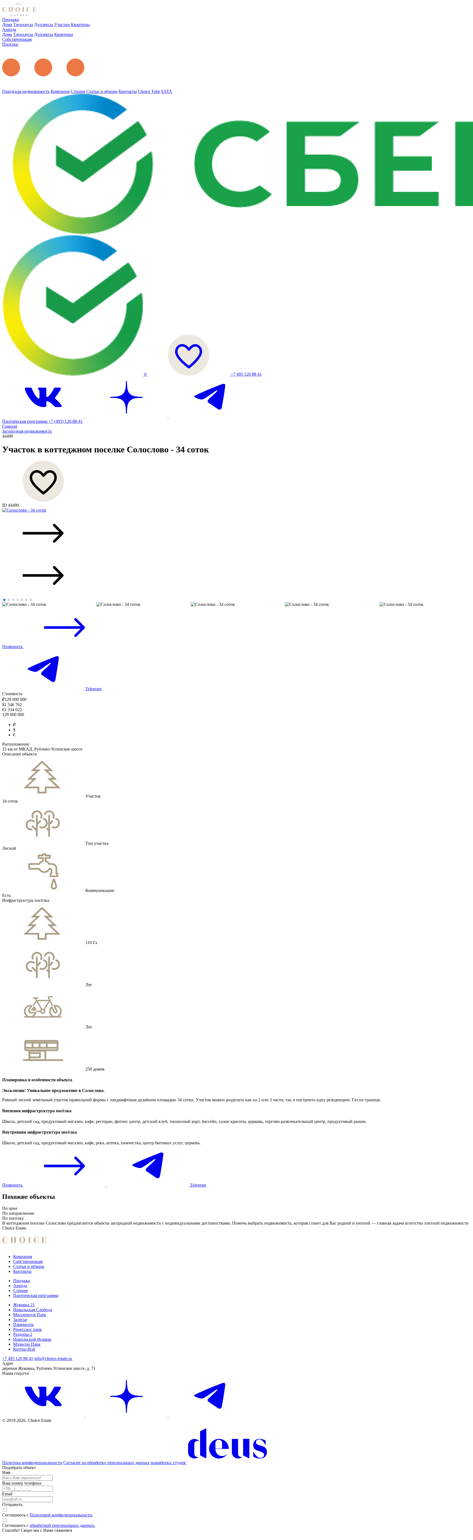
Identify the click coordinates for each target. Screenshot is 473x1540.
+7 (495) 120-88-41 (65, 421)
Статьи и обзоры (101, 91)
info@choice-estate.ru (53, 1358)
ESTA (166, 91)
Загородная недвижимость (27, 431)
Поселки (10, 44)
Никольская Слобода (32, 1309)
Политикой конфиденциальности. (61, 1515)
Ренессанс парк (27, 1329)
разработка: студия (168, 1462)
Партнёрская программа (25, 421)
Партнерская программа (35, 1295)
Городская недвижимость (26, 91)
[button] (236, 534)
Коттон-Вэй (24, 1349)
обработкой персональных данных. (62, 1525)
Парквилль (23, 1324)
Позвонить (13, 646)
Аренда (9, 29)
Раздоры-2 (22, 1334)
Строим (78, 91)
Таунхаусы (23, 24)
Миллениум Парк (29, 1314)
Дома (7, 24)
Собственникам (17, 39)
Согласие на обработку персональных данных (106, 1462)
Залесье (20, 1319)
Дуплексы (43, 24)
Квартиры (80, 24)
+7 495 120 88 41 (246, 374)
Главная (9, 426)
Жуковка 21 (24, 1304)
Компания (60, 91)
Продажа (10, 19)
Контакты (128, 91)
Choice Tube (149, 91)
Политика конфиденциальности (32, 1462)
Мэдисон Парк (27, 1344)
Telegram (93, 688)
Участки (62, 24)
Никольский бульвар (32, 1339)
